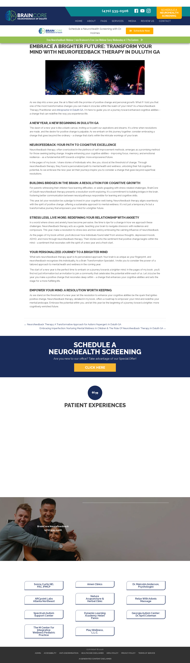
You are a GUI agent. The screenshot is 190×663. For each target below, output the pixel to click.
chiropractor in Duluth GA (69, 109)
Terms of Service (146, 653)
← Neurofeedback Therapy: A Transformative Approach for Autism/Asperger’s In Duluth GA (72, 324)
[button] (95, 367)
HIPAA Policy (112, 653)
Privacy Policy (128, 653)
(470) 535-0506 (115, 11)
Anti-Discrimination (68, 653)
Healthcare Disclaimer (92, 653)
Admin (38, 653)
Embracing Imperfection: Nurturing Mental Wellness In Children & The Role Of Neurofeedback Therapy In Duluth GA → (103, 328)
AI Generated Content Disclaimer (95, 659)
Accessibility (50, 653)
